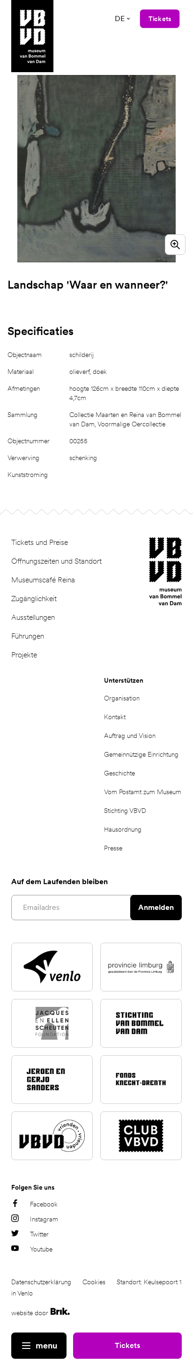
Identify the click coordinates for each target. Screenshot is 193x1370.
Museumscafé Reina (43, 579)
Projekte (24, 654)
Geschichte (119, 773)
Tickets (127, 1345)
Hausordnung (122, 829)
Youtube (41, 1249)
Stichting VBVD (125, 810)
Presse (113, 848)
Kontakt (115, 717)
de (120, 18)
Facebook (44, 1204)
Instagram (44, 1219)
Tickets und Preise (39, 542)
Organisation (122, 698)
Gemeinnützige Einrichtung (141, 754)
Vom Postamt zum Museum (142, 792)
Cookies (93, 1282)
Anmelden (156, 907)
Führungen (27, 636)
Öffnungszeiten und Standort (56, 561)
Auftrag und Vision (130, 735)
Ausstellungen (33, 617)
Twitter (39, 1234)
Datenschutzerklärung (41, 1282)
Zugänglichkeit (34, 598)
